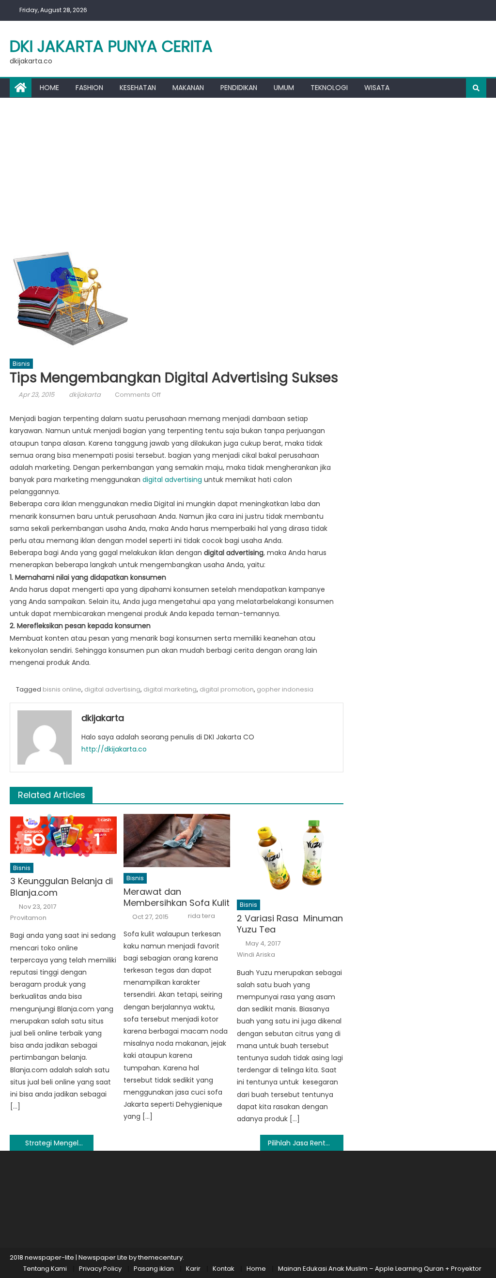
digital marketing (170, 689)
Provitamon (28, 918)
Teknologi (329, 87)
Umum (284, 87)
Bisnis (21, 364)
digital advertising (172, 479)
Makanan (188, 87)
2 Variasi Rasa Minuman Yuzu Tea (290, 924)
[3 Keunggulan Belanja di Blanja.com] (63, 835)
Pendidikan (238, 87)
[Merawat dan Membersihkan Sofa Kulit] (177, 840)
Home (49, 87)
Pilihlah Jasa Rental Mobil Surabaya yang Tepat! (305, 1143)
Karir (193, 1268)
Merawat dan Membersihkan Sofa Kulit (177, 897)
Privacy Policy (100, 1268)
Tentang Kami (45, 1268)
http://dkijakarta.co (114, 749)
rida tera (201, 916)
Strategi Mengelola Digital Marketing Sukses (59, 1143)
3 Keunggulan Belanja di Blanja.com (61, 886)
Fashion (89, 87)
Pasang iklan (154, 1268)
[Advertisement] (248, 170)
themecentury (160, 1257)
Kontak (223, 1268)
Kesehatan (138, 87)
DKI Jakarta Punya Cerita (111, 46)
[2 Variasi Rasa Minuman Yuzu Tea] (290, 854)
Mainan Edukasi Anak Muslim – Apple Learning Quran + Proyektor (379, 1268)
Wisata (376, 87)
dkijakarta (85, 394)
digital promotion (227, 689)
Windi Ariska (256, 954)
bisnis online (62, 689)
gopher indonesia (285, 689)
